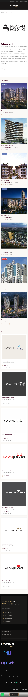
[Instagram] (17, 676)
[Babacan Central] (14, 305)
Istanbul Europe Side (14, 1)
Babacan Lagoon (4, 110)
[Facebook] (1, 676)
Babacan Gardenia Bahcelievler (8, 434)
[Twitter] (5, 676)
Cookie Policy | (19, 689)
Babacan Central (4, 319)
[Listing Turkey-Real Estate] (14, 6)
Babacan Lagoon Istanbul (7, 361)
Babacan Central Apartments (8, 580)
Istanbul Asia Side (23, 1)
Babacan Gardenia (5, 180)
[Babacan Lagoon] (14, 96)
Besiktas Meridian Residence (7, 145)
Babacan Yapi (11, 362)
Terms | (14, 689)
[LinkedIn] (9, 676)
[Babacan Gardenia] (14, 166)
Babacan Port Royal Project (7, 507)
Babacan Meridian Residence (8, 397)
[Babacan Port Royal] (14, 236)
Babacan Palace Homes (7, 544)
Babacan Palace (4, 284)
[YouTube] (13, 676)
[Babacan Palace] (14, 270)
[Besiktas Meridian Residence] (14, 131)
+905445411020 (6, 365)
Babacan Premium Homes (7, 470)
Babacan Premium (5, 215)
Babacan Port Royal (5, 250)
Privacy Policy (24, 689)
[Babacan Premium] (14, 201)
